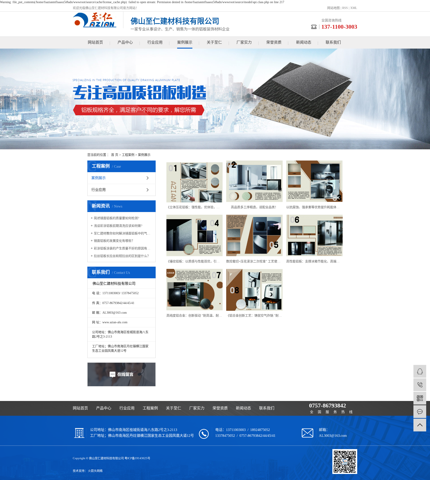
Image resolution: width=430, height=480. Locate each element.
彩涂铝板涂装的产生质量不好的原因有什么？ (123, 248)
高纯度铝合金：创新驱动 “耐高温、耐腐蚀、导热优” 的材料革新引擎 (194, 315)
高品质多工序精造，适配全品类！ (254, 207)
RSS (345, 8)
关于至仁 (214, 42)
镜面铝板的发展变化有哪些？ (114, 240)
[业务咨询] (419, 371)
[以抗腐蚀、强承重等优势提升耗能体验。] (314, 181)
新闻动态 (303, 42)
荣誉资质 (274, 42)
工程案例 (128, 154)
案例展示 (184, 42)
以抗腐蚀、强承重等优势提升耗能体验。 (314, 207)
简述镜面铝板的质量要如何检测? (116, 218)
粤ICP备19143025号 (137, 458)
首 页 (114, 154)
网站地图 (333, 8)
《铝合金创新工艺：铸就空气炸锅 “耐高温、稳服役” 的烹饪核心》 (254, 315)
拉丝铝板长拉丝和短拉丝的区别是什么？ (122, 256)
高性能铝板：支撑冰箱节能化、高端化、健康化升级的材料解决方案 (314, 261)
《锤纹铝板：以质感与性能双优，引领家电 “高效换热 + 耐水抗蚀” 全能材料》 (194, 261)
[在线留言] (419, 411)
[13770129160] (419, 384)
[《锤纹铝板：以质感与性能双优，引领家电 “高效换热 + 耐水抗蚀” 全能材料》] (194, 236)
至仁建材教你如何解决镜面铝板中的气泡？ (123, 233)
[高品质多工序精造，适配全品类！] (254, 181)
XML (353, 8)
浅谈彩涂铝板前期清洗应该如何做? (118, 225)
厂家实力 (244, 42)
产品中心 (125, 42)
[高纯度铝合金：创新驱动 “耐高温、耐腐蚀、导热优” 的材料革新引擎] (194, 290)
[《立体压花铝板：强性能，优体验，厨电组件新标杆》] (194, 181)
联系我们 (333, 42)
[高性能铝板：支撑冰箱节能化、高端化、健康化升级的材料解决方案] (314, 236)
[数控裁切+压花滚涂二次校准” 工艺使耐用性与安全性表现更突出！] (254, 236)
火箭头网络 (95, 470)
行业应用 (155, 42)
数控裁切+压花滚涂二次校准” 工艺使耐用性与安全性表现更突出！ (254, 261)
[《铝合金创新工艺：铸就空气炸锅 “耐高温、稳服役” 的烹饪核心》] (254, 290)
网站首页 (95, 42)
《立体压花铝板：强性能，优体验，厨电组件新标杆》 (194, 207)
